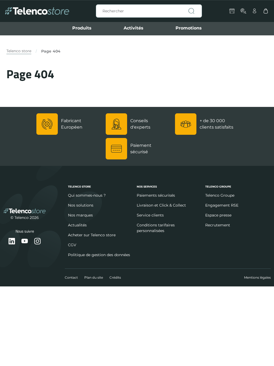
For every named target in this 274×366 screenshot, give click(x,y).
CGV (72, 244)
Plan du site (93, 277)
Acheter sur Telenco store (92, 235)
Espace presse (218, 215)
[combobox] (149, 11)
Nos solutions (80, 205)
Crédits (115, 277)
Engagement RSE (221, 205)
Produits (82, 28)
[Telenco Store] (37, 11)
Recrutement (217, 225)
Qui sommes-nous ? (87, 195)
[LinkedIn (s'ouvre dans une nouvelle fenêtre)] (12, 241)
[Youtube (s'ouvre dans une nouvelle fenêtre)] (24, 241)
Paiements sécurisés (156, 195)
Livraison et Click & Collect (161, 205)
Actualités (77, 225)
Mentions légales (257, 277)
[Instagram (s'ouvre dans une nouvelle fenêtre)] (37, 241)
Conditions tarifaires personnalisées (156, 228)
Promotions (189, 28)
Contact (71, 277)
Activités (133, 28)
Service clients (150, 215)
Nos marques (80, 215)
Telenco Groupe (219, 195)
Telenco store (18, 50)
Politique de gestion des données (99, 254)
